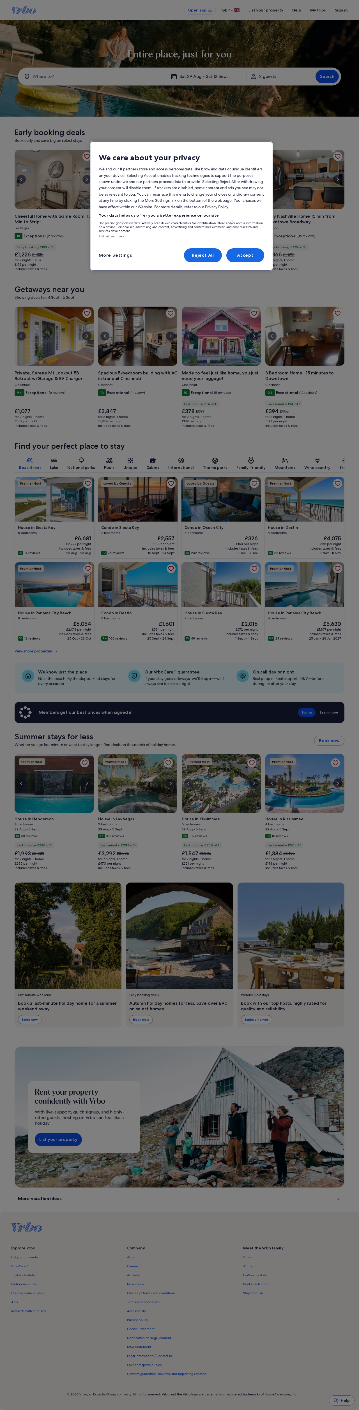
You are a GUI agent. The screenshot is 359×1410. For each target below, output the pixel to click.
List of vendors (111, 236)
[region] (181, 206)
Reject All (203, 255)
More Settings (115, 255)
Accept (245, 255)
